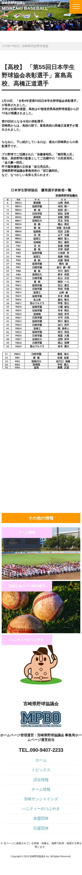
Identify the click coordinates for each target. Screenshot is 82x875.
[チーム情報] (41, 578)
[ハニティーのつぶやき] (41, 685)
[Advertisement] (41, 400)
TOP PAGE (12, 46)
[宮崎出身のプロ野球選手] (41, 632)
